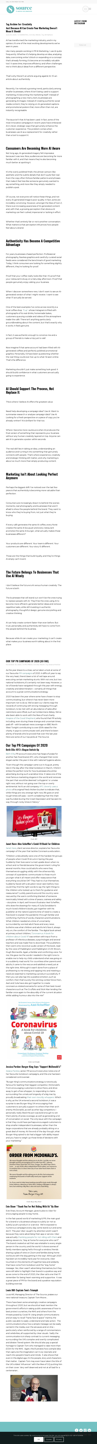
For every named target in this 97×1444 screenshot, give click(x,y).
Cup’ (25, 310)
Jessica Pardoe (54, 665)
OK (38, 1439)
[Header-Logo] (19, 9)
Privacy (59, 1439)
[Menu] (90, 9)
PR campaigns (25, 673)
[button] (85, 9)
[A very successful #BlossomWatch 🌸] (82, 34)
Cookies (49, 1439)
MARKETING (24, 35)
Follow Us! (82, 45)
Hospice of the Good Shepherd (20, 718)
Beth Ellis (10, 754)
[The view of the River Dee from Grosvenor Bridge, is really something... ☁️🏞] (88, 28)
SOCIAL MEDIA (34, 35)
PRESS (30, 665)
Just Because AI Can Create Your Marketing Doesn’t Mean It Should (31, 29)
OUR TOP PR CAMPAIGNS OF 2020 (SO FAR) (27, 661)
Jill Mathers (48, 35)
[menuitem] (90, 9)
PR (26, 665)
